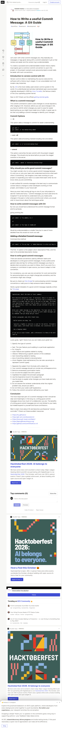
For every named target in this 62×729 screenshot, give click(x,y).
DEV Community (23, 601)
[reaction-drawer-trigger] (3, 51)
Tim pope (15, 289)
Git (16, 87)
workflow (14, 26)
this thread (28, 281)
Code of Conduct (29, 510)
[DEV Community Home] (3, 2)
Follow (34, 595)
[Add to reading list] (3, 64)
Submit (17, 505)
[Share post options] (3, 75)
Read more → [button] (16, 483)
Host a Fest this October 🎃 (25, 567)
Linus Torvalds (37, 91)
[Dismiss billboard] (59, 702)
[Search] (7, 2)
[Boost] (3, 69)
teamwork (22, 26)
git (38, 26)
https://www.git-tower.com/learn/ (23, 419)
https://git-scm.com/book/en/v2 (23, 417)
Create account (54, 2)
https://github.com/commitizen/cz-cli (25, 423)
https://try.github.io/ (19, 415)
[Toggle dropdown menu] (56, 432)
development (31, 26)
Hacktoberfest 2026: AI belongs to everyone (29, 686)
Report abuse (39, 510)
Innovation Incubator (32, 9)
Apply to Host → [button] (17, 579)
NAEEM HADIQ (19, 9)
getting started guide (41, 97)
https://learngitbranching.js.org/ (23, 421)
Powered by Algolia (33, 2)
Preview (25, 505)
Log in (45, 2)
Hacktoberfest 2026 (17, 474)
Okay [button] (4, 726)
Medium (38, 10)
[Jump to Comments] (3, 57)
